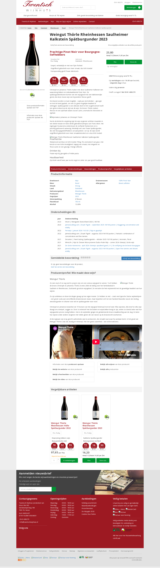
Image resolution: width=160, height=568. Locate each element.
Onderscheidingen (75, 169)
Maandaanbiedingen (89, 506)
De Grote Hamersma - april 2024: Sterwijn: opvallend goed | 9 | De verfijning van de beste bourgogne (102, 245)
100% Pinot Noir (125, 181)
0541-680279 (118, 2)
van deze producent (67, 369)
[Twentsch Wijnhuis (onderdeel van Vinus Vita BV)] (38, 6)
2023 (77, 196)
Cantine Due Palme (89, 514)
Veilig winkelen (54, 551)
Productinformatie (58, 169)
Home (29, 28)
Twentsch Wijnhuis (29, 21)
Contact (92, 21)
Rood (64, 28)
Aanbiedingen (43, 21)
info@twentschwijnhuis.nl (29, 522)
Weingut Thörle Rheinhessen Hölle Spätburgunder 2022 (61, 425)
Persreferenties (87, 508)
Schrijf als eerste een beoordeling (62, 45)
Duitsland (44, 28)
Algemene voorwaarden (86, 551)
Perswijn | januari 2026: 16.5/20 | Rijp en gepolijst (83, 231)
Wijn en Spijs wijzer (63, 21)
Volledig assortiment (89, 503)
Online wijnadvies (80, 21)
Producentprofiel (105, 169)
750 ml (77, 202)
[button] (54, 81)
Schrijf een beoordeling (131, 258)
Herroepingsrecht (127, 551)
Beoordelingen (90, 169)
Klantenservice (137, 2)
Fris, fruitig (56, 433)
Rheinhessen (55, 28)
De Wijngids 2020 (88, 511)
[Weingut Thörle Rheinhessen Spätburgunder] (95, 408)
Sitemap (72, 551)
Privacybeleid (113, 551)
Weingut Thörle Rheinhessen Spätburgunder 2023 (92, 425)
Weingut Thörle (80, 194)
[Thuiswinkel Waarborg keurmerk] (126, 530)
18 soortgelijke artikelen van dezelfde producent (124, 45)
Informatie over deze (68, 364)
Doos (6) (133, 62)
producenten (109, 369)
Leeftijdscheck (102, 551)
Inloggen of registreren (26, 551)
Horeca (64, 551)
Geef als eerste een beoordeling (62, 267)
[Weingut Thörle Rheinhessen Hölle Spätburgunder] (64, 408)
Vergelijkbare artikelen (123, 169)
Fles (115, 62)
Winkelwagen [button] (133, 7)
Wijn (52, 21)
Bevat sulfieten (124, 183)
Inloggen (127, 2)
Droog (77, 186)
